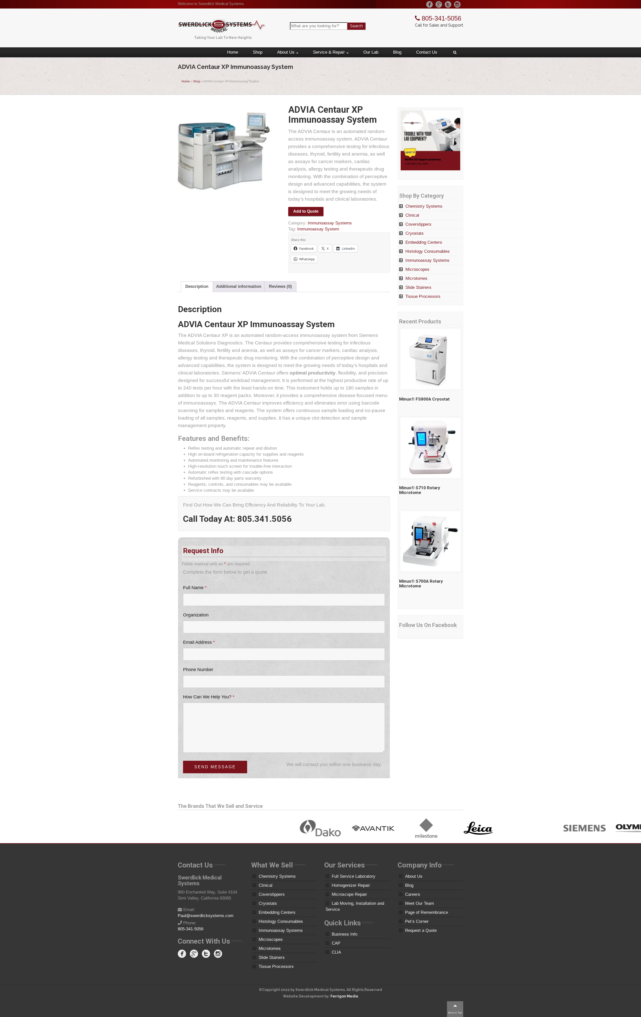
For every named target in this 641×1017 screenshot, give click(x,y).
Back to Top (455, 1012)
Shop (257, 52)
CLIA (336, 952)
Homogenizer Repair (351, 885)
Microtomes (416, 278)
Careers (412, 894)
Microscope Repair (349, 894)
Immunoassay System (318, 229)
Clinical (412, 215)
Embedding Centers (423, 242)
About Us (286, 52)
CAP (336, 943)
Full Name (195, 587)
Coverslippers (418, 224)
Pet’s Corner (417, 921)
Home (232, 52)
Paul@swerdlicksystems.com (205, 915)
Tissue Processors (422, 296)
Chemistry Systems (423, 206)
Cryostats (414, 233)
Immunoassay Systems (330, 223)
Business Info (344, 934)
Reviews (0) (280, 286)
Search (356, 26)
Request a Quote (421, 930)
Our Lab (370, 52)
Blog (397, 52)
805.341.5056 (264, 519)
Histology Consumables (427, 251)
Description (196, 286)
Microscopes (417, 269)
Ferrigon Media (344, 996)
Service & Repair (329, 52)
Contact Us (426, 52)
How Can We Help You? (208, 696)
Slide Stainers (418, 287)
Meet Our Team (419, 903)
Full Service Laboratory (353, 876)
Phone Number (198, 669)
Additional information (238, 286)
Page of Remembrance (426, 912)
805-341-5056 (440, 18)
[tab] (197, 286)
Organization (196, 614)
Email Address (199, 642)
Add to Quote (305, 211)
